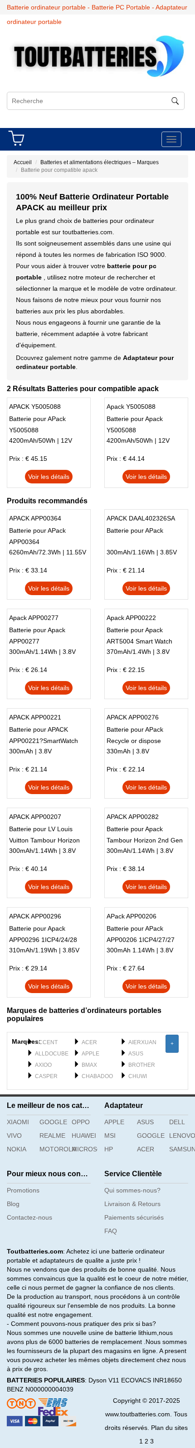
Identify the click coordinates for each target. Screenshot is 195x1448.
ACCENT (46, 1042)
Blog (13, 1203)
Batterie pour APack (135, 530)
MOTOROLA (52, 1149)
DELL (177, 1122)
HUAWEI (84, 1135)
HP (108, 1149)
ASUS (135, 1054)
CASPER (46, 1076)
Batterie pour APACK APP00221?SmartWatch (43, 735)
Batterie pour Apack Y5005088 (135, 424)
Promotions (23, 1190)
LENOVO (182, 1135)
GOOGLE (52, 1122)
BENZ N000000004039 (40, 1389)
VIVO (14, 1135)
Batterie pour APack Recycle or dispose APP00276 (135, 736)
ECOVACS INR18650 (151, 1380)
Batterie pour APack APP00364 (37, 536)
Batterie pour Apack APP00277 (37, 635)
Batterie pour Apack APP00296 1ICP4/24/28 (43, 934)
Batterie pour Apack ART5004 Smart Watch (139, 635)
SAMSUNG (182, 1149)
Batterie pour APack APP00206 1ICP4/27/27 (141, 934)
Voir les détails (48, 476)
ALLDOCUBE (51, 1054)
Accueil (23, 162)
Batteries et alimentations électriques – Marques (99, 162)
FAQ (110, 1231)
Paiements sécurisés (134, 1217)
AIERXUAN (142, 1042)
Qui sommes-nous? (132, 1190)
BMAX (89, 1065)
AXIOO (43, 1065)
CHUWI (137, 1076)
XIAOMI (18, 1122)
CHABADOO (97, 1076)
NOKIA (16, 1149)
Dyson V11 (103, 1380)
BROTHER (141, 1065)
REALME (52, 1135)
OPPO (81, 1122)
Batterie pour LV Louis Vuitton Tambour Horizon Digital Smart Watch (44, 835)
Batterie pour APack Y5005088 (37, 424)
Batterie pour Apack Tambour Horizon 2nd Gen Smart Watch (145, 835)
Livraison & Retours (132, 1203)
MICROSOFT (85, 1149)
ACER (89, 1042)
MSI (110, 1135)
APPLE (90, 1054)
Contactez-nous (29, 1217)
